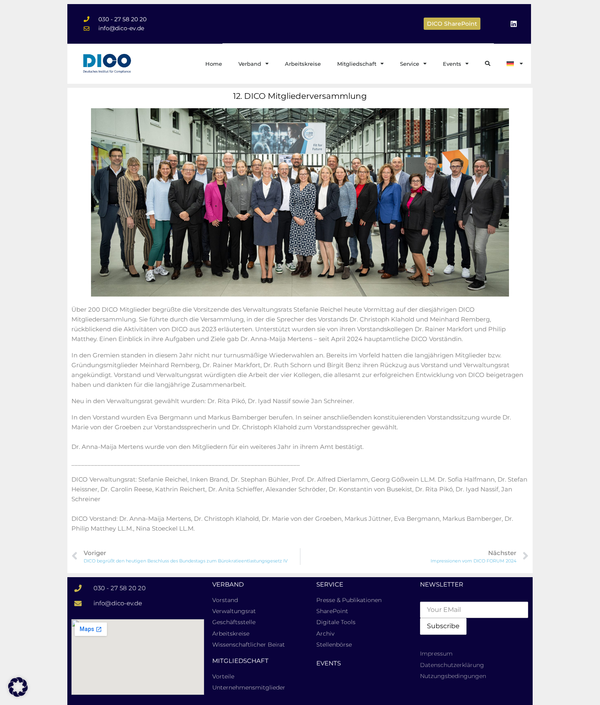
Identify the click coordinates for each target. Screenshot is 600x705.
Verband (249, 63)
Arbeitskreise (303, 63)
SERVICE (329, 584)
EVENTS (328, 663)
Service (409, 63)
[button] (18, 687)
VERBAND (228, 584)
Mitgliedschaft (356, 63)
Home (213, 63)
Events (452, 63)
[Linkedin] (513, 24)
